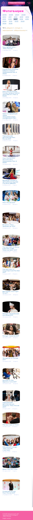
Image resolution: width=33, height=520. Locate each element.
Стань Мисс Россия (16, 3)
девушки (9, 28)
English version (7, 518)
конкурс (18, 28)
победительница (20, 30)
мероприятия (7, 30)
